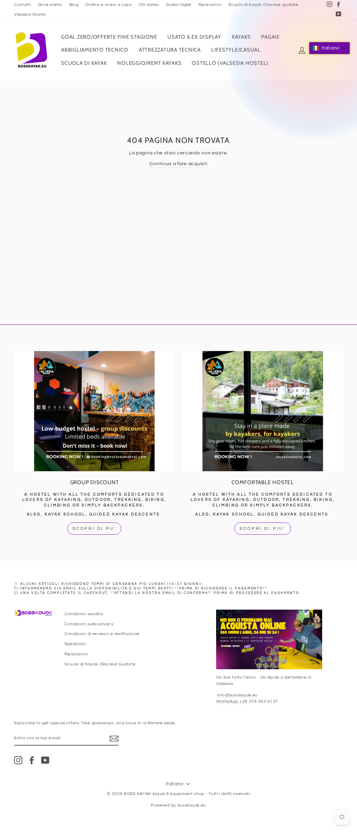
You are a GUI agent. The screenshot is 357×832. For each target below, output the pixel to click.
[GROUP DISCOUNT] (94, 411)
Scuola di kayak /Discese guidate (263, 4)
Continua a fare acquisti (179, 163)
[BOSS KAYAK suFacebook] (32, 760)
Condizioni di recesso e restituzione (101, 634)
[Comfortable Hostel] (262, 411)
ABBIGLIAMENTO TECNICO (94, 50)
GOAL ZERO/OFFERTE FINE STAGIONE (109, 37)
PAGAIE (270, 37)
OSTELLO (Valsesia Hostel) (230, 63)
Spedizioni (75, 644)
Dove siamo (50, 4)
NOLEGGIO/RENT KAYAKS (149, 63)
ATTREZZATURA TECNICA (170, 50)
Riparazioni (210, 4)
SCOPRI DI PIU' (263, 528)
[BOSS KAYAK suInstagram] (18, 760)
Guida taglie (178, 4)
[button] (329, 48)
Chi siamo (149, 4)
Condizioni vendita (83, 614)
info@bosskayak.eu (237, 695)
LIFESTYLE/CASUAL (236, 50)
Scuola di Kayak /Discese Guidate (99, 664)
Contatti (22, 4)
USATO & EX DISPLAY (194, 37)
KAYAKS (241, 37)
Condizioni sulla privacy (89, 624)
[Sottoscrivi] (114, 738)
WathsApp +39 (232, 701)
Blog (74, 4)
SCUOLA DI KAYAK (84, 63)
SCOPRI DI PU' (94, 528)
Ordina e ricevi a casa (108, 4)
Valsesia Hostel (30, 14)
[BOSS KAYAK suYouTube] (45, 760)
